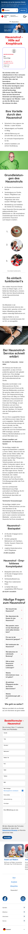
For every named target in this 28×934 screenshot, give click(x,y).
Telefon (5, 776)
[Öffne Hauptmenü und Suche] (25, 17)
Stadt (5, 770)
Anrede (5, 733)
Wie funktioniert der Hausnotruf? (12, 645)
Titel (5, 739)
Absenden (7, 837)
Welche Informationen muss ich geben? (12, 675)
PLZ (5, 763)
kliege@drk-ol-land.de (8, 63)
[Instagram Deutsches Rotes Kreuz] (23, 898)
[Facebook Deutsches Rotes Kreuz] (4, 898)
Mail (5, 782)
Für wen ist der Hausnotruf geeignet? (13, 638)
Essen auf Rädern (11, 859)
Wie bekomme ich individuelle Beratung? (12, 654)
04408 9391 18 (8, 61)
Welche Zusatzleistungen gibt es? (13, 696)
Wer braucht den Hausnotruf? (11, 610)
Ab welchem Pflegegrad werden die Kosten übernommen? (12, 685)
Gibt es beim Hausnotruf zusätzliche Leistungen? (10, 664)
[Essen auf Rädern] (14, 850)
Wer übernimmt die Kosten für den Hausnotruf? (12, 618)
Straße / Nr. (6, 757)
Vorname (6, 745)
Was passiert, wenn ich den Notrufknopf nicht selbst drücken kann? (12, 629)
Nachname (6, 751)
